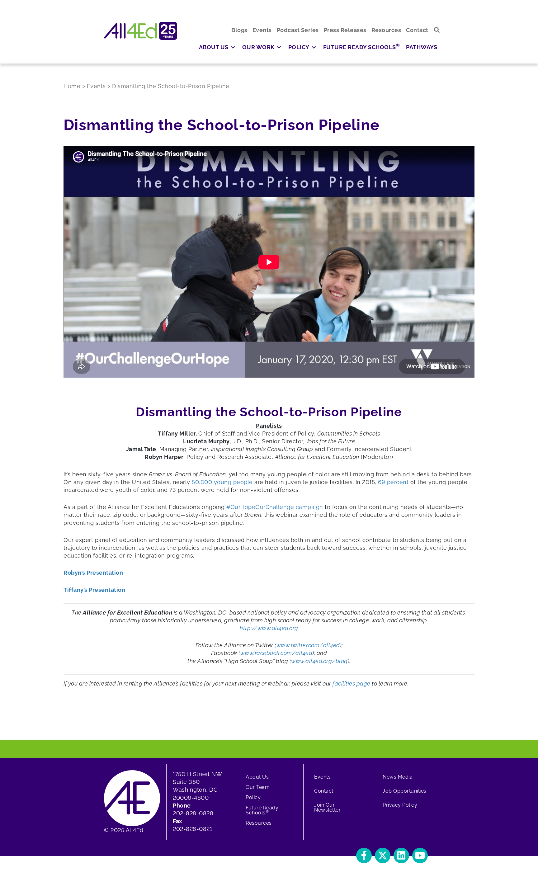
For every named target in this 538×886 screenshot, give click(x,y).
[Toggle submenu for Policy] (314, 47)
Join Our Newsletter (327, 807)
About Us (257, 777)
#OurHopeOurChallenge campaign (274, 507)
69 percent (393, 482)
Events (322, 777)
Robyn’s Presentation (93, 572)
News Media (398, 777)
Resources (259, 823)
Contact (323, 791)
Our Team (258, 787)
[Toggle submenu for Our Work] (279, 47)
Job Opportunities (405, 791)
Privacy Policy (400, 805)
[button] (437, 30)
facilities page (351, 683)
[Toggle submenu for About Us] (233, 47)
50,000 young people (222, 482)
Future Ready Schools (262, 810)
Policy (253, 797)
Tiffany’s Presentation (94, 590)
